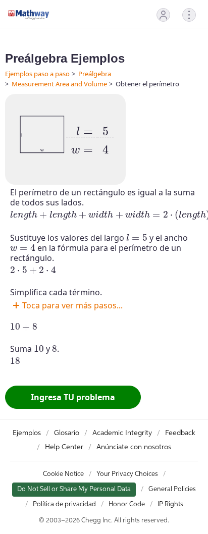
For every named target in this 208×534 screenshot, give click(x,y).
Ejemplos (27, 433)
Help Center (64, 447)
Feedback (180, 433)
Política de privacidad (64, 504)
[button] (163, 15)
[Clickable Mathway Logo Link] (28, 15)
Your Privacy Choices (127, 474)
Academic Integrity (122, 433)
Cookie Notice (63, 474)
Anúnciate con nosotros (133, 447)
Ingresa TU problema (73, 397)
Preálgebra (94, 73)
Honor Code (127, 504)
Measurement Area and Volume (59, 83)
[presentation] (90, 137)
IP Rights (170, 504)
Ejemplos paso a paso (37, 73)
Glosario (66, 433)
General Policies (172, 489)
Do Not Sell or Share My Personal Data (74, 489)
